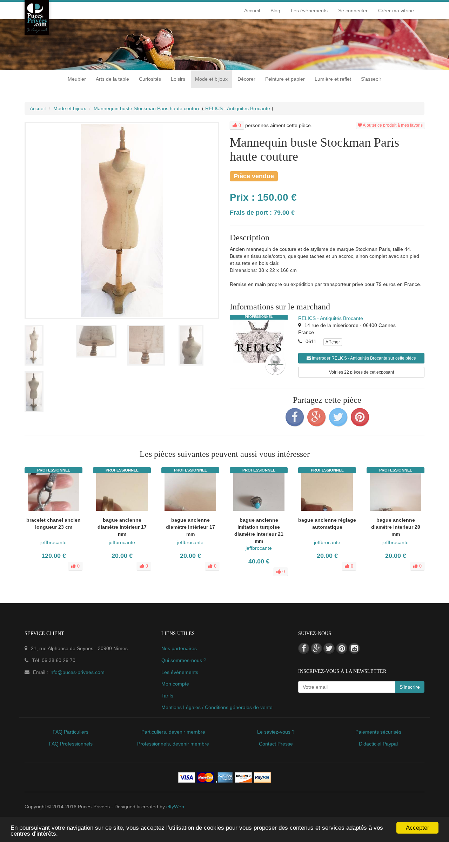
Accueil (252, 10)
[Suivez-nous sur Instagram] (354, 648)
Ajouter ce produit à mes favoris (392, 125)
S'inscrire (410, 687)
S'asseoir (371, 79)
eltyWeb (175, 806)
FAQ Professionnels (71, 744)
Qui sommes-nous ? (183, 660)
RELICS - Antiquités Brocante (330, 318)
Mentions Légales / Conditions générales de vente (217, 707)
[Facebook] (295, 417)
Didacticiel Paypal (378, 744)
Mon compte (175, 684)
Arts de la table (112, 79)
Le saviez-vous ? (276, 732)
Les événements (309, 10)
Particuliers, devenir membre (173, 732)
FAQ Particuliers (70, 732)
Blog (275, 10)
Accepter (417, 827)
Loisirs (178, 79)
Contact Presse (276, 744)
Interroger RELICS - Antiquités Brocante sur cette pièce (363, 358)
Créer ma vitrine (396, 10)
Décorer (246, 79)
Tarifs (167, 696)
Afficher (333, 342)
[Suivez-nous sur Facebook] (303, 648)
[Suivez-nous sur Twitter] (329, 648)
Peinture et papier (285, 79)
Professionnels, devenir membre (173, 744)
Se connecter (353, 10)
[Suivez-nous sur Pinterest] (341, 648)
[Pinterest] (360, 417)
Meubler (77, 79)
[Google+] (316, 417)
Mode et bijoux (211, 79)
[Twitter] (338, 417)
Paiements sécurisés (378, 732)
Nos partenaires (179, 648)
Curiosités (150, 79)
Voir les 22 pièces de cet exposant (361, 372)
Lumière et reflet (333, 79)
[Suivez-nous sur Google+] (316, 648)
